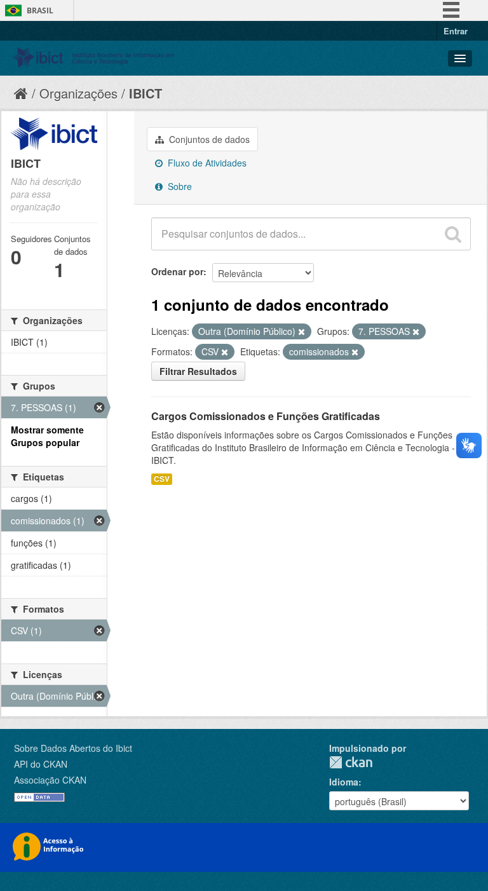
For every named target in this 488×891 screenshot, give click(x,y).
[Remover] (301, 332)
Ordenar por (177, 271)
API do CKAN (40, 764)
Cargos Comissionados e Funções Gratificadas (265, 416)
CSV (162, 478)
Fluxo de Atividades (206, 162)
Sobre (178, 186)
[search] (453, 233)
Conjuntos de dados (208, 139)
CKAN (350, 762)
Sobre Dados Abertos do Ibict (73, 748)
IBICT (145, 93)
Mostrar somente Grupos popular (47, 436)
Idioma (343, 781)
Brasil (40, 10)
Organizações (78, 93)
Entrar (456, 31)
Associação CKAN (50, 779)
